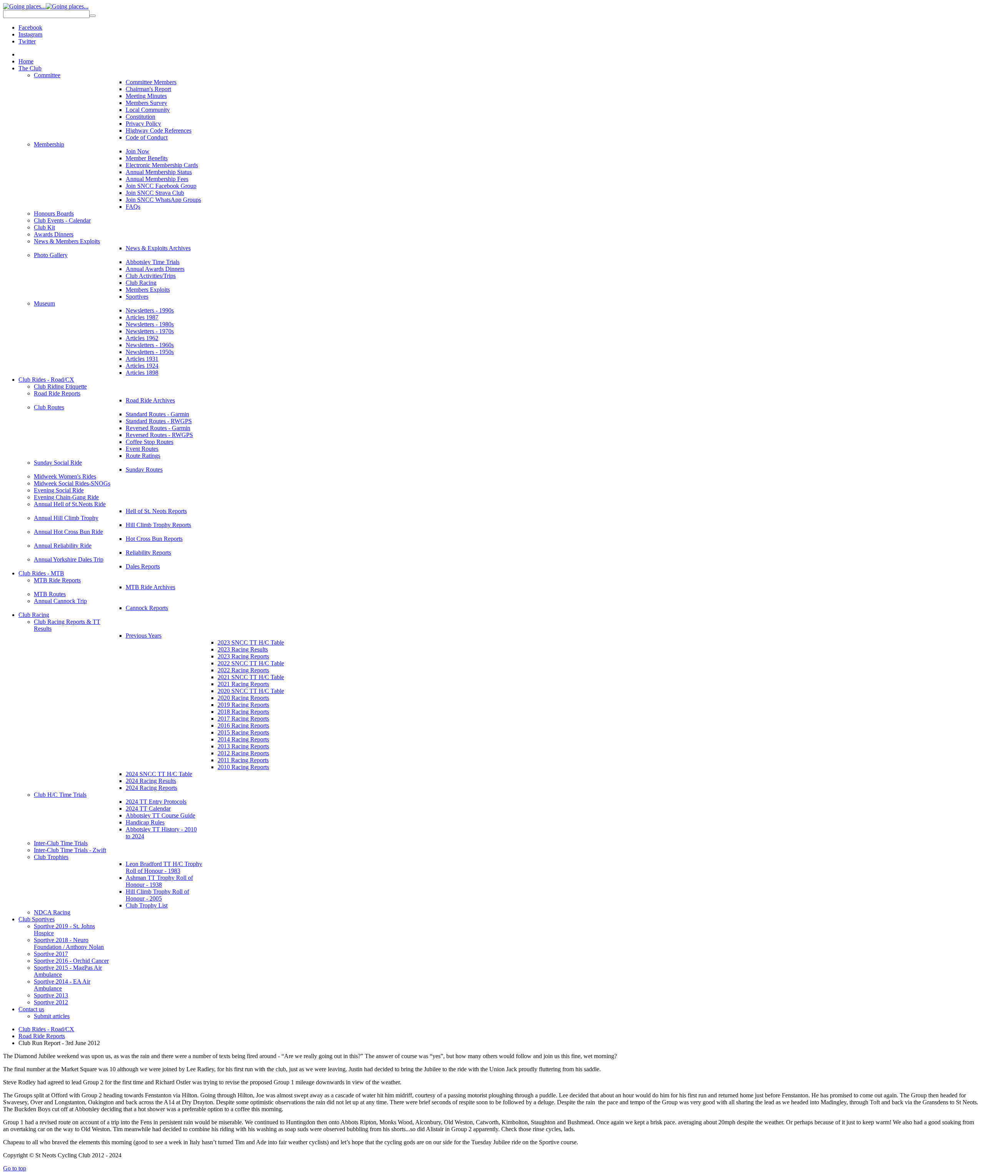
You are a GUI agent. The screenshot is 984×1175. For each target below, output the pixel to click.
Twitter (27, 41)
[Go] (93, 16)
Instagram (30, 34)
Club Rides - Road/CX (46, 1029)
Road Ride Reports (41, 1036)
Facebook (30, 27)
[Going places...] (45, 6)
